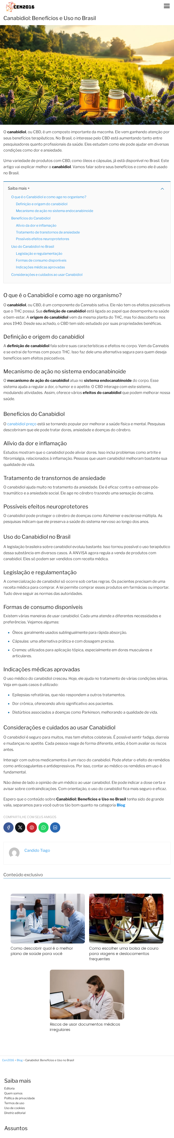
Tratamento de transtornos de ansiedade (48, 232)
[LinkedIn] (55, 827)
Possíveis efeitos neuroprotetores (42, 239)
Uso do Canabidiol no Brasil (32, 247)
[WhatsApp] (43, 827)
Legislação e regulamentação (39, 254)
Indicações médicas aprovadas (40, 267)
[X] (20, 827)
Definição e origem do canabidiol (41, 204)
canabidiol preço (21, 424)
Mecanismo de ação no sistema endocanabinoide (54, 211)
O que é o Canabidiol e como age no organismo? (48, 197)
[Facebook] (8, 827)
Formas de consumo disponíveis (41, 260)
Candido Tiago (37, 850)
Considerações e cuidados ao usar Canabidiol (47, 275)
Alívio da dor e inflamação (36, 225)
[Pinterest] (32, 827)
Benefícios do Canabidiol (31, 218)
